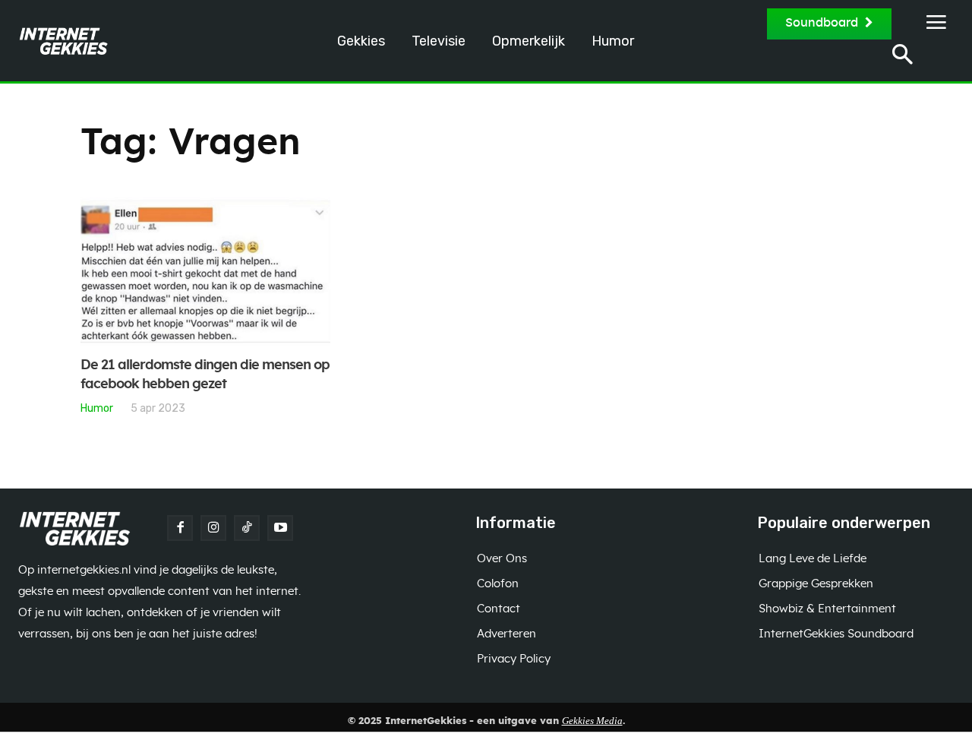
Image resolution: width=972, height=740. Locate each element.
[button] (902, 57)
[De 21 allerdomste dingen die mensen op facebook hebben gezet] (205, 271)
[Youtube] (280, 528)
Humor (96, 408)
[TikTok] (247, 528)
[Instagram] (213, 528)
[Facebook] (180, 528)
